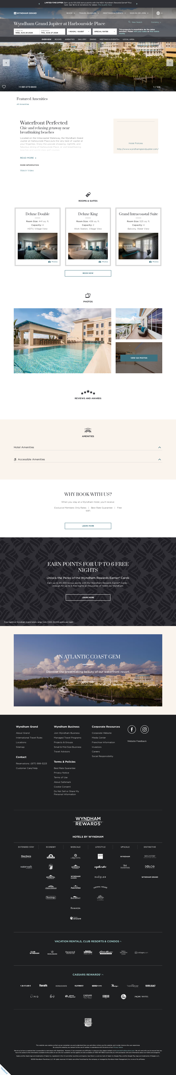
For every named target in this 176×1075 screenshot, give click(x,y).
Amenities (70, 39)
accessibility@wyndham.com (125, 1050)
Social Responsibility (102, 756)
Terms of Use (61, 777)
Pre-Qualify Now (105, 5)
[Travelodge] (51, 898)
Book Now (88, 273)
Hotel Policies (136, 143)
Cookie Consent (62, 787)
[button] (39, 4)
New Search (137, 22)
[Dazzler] (100, 877)
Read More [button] (27, 158)
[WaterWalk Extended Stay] (26, 867)
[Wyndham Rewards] (87, 821)
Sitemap (20, 747)
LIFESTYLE (100, 847)
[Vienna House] (100, 887)
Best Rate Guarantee (64, 768)
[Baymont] (75, 898)
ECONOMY (51, 847)
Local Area (128, 39)
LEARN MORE (88, 597)
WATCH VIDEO (88, 682)
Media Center (99, 738)
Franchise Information (103, 742)
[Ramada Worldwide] (75, 908)
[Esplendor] (100, 867)
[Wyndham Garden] (75, 877)
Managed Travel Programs (67, 738)
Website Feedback (137, 741)
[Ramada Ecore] (75, 918)
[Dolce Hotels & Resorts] (150, 867)
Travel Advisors (62, 751)
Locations (21, 742)
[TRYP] (100, 857)
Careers (96, 751)
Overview (46, 39)
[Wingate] (75, 867)
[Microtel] (51, 877)
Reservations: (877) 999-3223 (31, 763)
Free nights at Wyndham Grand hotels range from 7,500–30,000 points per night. (39, 622)
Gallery (82, 39)
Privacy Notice (61, 773)
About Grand (22, 733)
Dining (93, 39)
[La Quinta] (75, 857)
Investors (96, 747)
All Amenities (23, 104)
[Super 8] (51, 867)
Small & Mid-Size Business (67, 747)
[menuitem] (71, 13)
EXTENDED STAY (26, 847)
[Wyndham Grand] (150, 877)
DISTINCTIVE (150, 847)
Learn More (88, 526)
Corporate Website (101, 733)
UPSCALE (125, 847)
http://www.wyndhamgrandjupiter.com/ (135, 149)
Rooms (58, 39)
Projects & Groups (63, 742)
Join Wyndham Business (67, 733)
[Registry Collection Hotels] (150, 857)
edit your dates (140, 32)
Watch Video (27, 171)
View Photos (139, 358)
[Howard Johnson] (51, 887)
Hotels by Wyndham (88, 836)
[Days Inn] (51, 857)
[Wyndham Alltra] (100, 898)
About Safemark (62, 782)
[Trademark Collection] (125, 867)
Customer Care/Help (27, 768)
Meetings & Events (109, 39)
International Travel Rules (29, 738)
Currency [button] (155, 22)
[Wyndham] (125, 857)
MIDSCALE (76, 847)
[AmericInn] (75, 887)
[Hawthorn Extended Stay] (26, 857)
